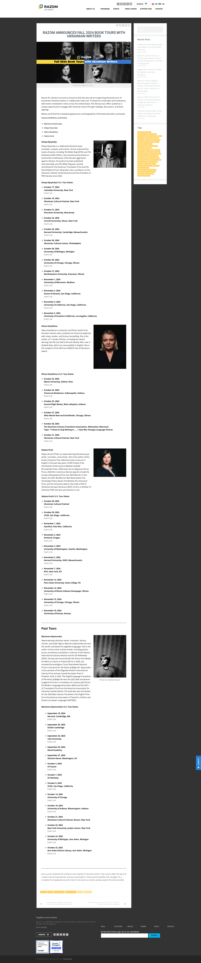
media (149, 148)
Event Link (48, 193)
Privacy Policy (67, 959)
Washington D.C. (143, 176)
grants (156, 142)
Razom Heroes (143, 160)
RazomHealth (142, 158)
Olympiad (149, 152)
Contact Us (170, 926)
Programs (105, 9)
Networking (155, 150)
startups (147, 164)
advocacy (152, 134)
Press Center (131, 9)
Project (50, 892)
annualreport (152, 136)
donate (140, 4)
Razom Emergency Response (148, 156)
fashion (140, 140)
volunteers (149, 174)
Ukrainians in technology (146, 172)
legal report (153, 146)
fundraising (156, 140)
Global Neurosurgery (145, 142)
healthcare (148, 144)
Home (103, 926)
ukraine (156, 166)
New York (141, 152)
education (148, 138)
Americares (142, 136)
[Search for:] (150, 29)
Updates (159, 9)
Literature (87, 892)
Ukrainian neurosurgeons (147, 170)
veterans (141, 174)
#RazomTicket (142, 134)
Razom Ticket (152, 162)
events (156, 138)
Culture (43, 892)
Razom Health (154, 158)
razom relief (142, 162)
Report (140, 164)
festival (147, 140)
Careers (156, 926)
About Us (90, 9)
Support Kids (146, 9)
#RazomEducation (144, 132)
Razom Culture (71, 892)
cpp (160, 136)
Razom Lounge (155, 160)
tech (153, 164)
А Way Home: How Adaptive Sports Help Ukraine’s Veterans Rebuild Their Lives (149, 47)
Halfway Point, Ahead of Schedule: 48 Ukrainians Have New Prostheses (149, 72)
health (140, 144)
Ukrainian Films (143, 168)
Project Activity (59, 892)
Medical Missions (144, 150)
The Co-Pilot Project (144, 166)
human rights (142, 146)
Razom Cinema (143, 154)
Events (116, 9)
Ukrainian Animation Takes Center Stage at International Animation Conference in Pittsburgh (149, 113)
